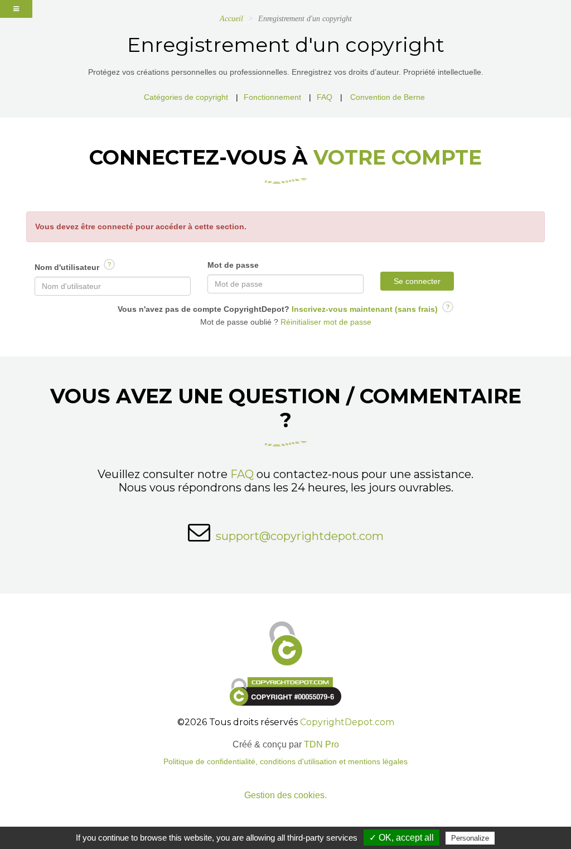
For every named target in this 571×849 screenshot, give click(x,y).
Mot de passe (233, 265)
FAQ (324, 97)
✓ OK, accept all (401, 837)
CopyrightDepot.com (347, 722)
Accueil (231, 19)
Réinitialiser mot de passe (324, 321)
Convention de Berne (387, 97)
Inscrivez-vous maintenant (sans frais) (363, 309)
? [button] (109, 264)
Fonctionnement (272, 97)
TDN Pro (321, 744)
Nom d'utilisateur (73, 266)
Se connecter (417, 281)
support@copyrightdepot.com (300, 536)
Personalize (470, 838)
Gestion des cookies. (285, 795)
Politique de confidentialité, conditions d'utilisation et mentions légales (285, 762)
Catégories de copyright (186, 97)
